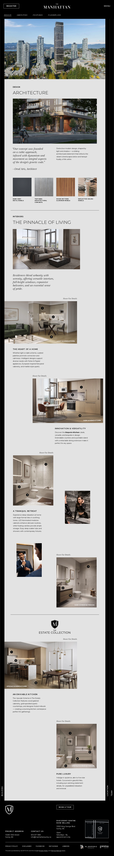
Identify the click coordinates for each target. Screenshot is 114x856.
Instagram (53, 846)
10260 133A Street (12, 835)
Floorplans (54, 15)
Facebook (40, 846)
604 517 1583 (36, 835)
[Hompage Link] (88, 847)
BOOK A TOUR (65, 807)
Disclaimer (26, 846)
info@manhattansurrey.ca (41, 837)
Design (7, 15)
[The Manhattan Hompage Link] (57, 6)
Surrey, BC (9, 837)
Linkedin (65, 846)
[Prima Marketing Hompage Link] (104, 847)
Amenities (22, 15)
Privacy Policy (11, 846)
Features (38, 15)
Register (11, 6)
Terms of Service (56, 850)
